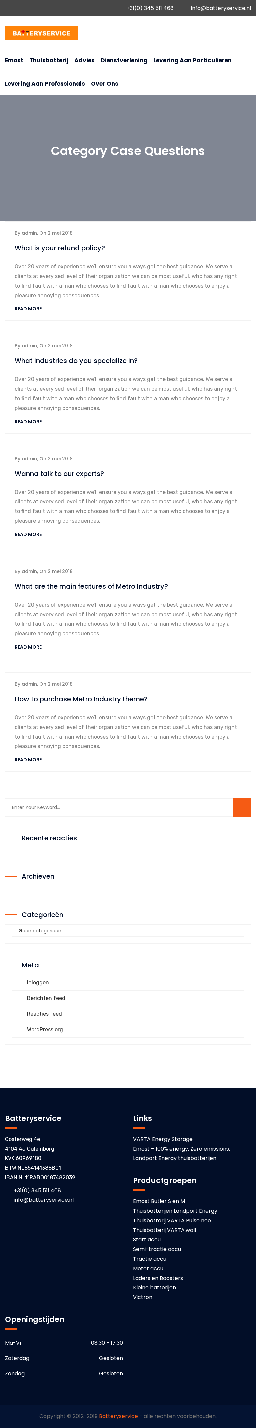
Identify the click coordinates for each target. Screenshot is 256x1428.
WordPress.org (45, 1029)
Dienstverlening (124, 60)
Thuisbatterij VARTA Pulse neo (172, 1220)
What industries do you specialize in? (76, 360)
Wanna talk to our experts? (59, 473)
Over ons (104, 84)
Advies (84, 60)
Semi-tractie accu (157, 1249)
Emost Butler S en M (159, 1201)
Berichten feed (46, 998)
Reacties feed (44, 1014)
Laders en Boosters (158, 1278)
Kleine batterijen (154, 1287)
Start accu (147, 1239)
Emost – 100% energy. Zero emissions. (181, 1149)
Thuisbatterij (48, 60)
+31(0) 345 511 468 (149, 8)
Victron (142, 1297)
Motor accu (148, 1268)
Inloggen (38, 982)
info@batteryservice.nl (221, 8)
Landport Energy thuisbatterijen (174, 1158)
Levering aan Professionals (45, 84)
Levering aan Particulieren (192, 60)
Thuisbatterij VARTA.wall (164, 1230)
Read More (29, 308)
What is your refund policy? (60, 248)
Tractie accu (149, 1259)
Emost (14, 60)
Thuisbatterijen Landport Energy (175, 1211)
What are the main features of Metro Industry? (91, 586)
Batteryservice (118, 1416)
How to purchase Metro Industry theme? (81, 699)
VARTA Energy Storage (163, 1139)
